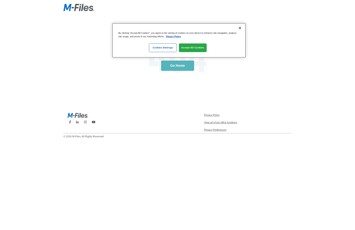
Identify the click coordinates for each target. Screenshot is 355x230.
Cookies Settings (163, 47)
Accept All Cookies (192, 47)
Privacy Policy (173, 36)
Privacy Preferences (215, 129)
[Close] (239, 28)
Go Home (177, 65)
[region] (179, 40)
